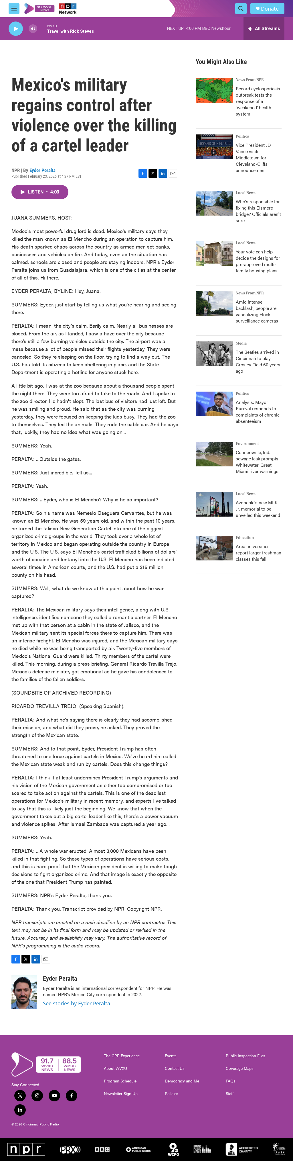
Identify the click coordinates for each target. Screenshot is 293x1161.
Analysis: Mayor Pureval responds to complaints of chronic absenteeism (258, 411)
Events (171, 1056)
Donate (270, 9)
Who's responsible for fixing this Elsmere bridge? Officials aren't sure (258, 211)
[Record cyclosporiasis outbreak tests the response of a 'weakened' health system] (214, 90)
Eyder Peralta (42, 170)
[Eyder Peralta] (24, 992)
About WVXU (115, 1068)
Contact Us (175, 1068)
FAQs (230, 1081)
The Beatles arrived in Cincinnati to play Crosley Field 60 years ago (258, 361)
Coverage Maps (240, 1068)
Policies (171, 1093)
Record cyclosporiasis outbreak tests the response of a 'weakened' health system (258, 101)
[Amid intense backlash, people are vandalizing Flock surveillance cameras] (214, 303)
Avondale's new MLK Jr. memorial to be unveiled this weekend (258, 508)
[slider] (42, 29)
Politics (242, 136)
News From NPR (250, 80)
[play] (15, 29)
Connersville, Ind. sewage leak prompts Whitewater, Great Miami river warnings (257, 461)
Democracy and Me (182, 1081)
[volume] (33, 28)
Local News (246, 193)
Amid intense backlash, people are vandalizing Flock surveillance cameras (257, 311)
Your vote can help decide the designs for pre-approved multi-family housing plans (258, 261)
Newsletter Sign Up (121, 1093)
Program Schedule (120, 1081)
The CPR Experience (122, 1056)
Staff (229, 1093)
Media (241, 343)
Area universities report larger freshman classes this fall (258, 552)
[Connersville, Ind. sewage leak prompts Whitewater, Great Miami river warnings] (214, 454)
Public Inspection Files (245, 1056)
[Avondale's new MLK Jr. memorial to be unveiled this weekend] (214, 504)
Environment (247, 443)
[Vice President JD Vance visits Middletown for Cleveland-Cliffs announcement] (214, 146)
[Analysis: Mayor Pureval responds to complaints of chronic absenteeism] (214, 404)
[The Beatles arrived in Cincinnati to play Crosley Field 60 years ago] (214, 353)
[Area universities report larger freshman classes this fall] (214, 548)
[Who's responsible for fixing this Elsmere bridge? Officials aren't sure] (214, 203)
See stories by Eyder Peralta (76, 1003)
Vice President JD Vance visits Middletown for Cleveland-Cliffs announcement (253, 157)
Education (245, 537)
